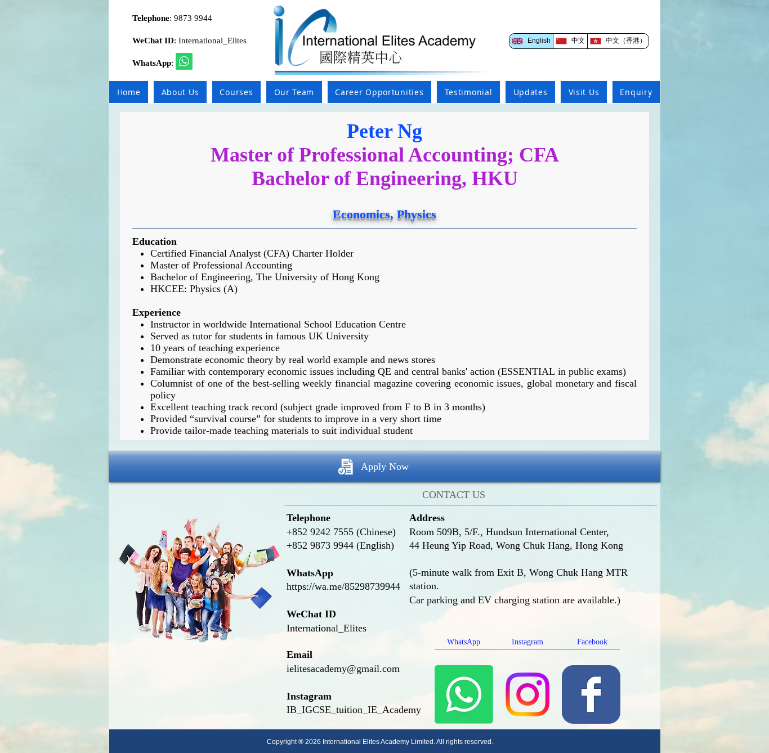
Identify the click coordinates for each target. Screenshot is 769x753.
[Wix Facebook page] (591, 694)
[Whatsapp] (184, 61)
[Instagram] (527, 694)
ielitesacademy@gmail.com (343, 668)
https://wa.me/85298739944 (343, 586)
